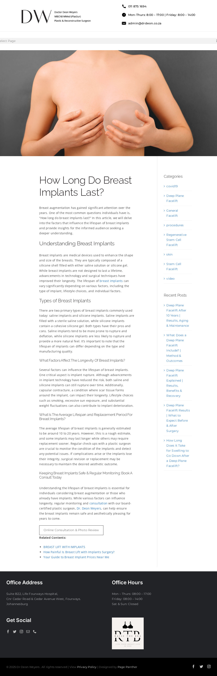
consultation (98, 503)
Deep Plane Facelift (175, 198)
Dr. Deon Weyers (89, 508)
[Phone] (34, 631)
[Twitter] (14, 631)
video (170, 278)
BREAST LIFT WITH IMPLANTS (64, 547)
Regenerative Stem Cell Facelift (176, 240)
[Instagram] (21, 631)
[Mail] (28, 631)
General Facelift (172, 213)
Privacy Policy (87, 667)
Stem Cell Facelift (173, 266)
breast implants (111, 281)
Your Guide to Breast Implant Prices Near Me (76, 557)
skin (169, 254)
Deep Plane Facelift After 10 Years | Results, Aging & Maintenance (177, 315)
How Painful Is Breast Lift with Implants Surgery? (78, 552)
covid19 (172, 186)
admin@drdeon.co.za (144, 23)
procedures (175, 225)
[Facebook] (8, 631)
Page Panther (127, 667)
